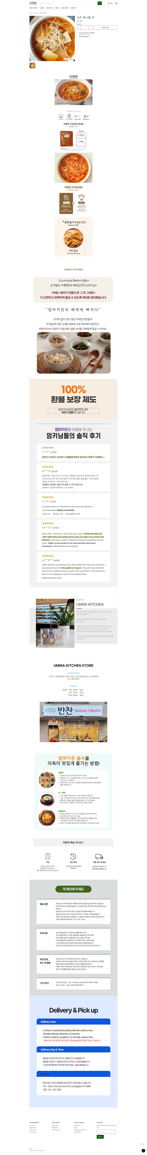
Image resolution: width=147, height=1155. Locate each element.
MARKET (73, 8)
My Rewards (55, 1127)
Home (31, 13)
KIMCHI (57, 8)
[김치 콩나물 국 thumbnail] (32, 65)
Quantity (79, 24)
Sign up (100, 1137)
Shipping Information (80, 1130)
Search (31, 1149)
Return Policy (77, 1132)
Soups (36, 13)
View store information (84, 36)
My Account (55, 1125)
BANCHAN (49, 8)
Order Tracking (56, 1130)
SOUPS (42, 8)
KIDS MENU (65, 8)
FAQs (75, 1127)
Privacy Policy (33, 1132)
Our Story (32, 1125)
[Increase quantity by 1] (90, 28)
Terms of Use (32, 1130)
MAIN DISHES (33, 8)
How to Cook (32, 1127)
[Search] (100, 3)
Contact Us (77, 1125)
